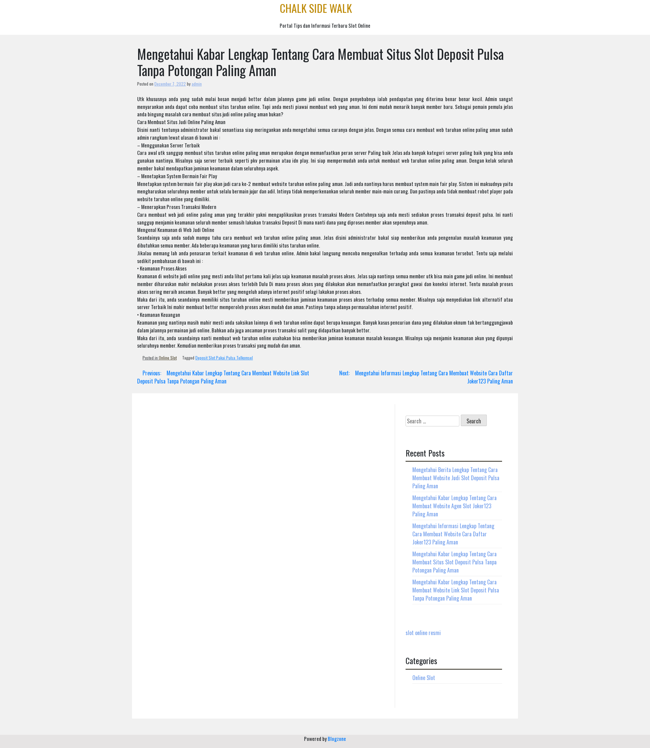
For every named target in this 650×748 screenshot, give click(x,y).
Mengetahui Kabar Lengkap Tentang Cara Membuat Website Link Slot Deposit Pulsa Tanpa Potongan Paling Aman (455, 590)
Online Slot (168, 357)
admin (197, 84)
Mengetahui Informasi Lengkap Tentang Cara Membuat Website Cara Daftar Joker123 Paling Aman (453, 534)
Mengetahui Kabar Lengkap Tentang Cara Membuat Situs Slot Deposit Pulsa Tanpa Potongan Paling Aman (454, 562)
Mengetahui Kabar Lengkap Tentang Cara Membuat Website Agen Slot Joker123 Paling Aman (454, 506)
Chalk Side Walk (316, 8)
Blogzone (337, 738)
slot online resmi (423, 633)
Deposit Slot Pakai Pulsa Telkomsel (224, 357)
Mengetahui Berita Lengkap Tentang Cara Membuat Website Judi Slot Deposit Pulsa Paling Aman (455, 478)
